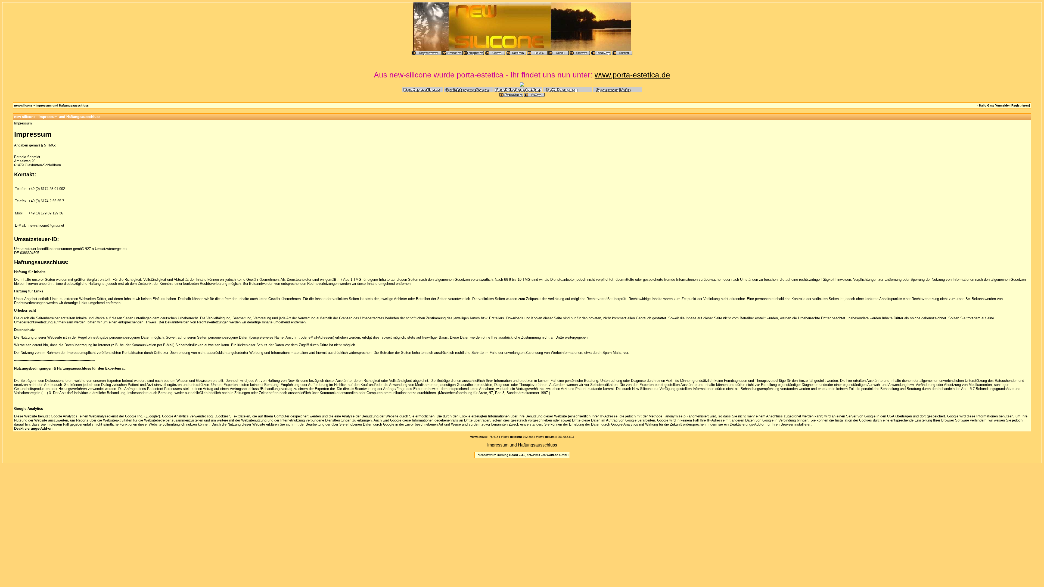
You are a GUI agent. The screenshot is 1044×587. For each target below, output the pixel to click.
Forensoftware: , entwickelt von (522, 455)
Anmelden (1003, 105)
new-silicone (23, 105)
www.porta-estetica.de (632, 75)
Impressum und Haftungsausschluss (522, 445)
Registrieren (1020, 105)
